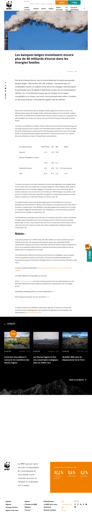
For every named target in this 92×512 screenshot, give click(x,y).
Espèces (8, 501)
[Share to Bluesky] (5, 88)
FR (84, 2)
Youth (43, 3)
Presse (32, 3)
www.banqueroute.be (26, 281)
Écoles (37, 3)
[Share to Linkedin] (5, 85)
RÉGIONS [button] (36, 8)
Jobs (62, 501)
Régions (8, 504)
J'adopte (62, 2)
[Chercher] (84, 8)
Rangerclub (50, 3)
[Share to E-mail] (5, 90)
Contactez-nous (66, 504)
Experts (27, 501)
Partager (5, 96)
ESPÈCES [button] (43, 8)
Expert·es (27, 1)
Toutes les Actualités (76, 379)
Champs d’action (12, 507)
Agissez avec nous (12, 510)
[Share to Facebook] (5, 83)
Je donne (74, 2)
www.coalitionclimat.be (34, 312)
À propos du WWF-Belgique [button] (75, 9)
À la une (66, 9)
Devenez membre (50, 510)
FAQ (62, 507)
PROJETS (51, 8)
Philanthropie (49, 501)
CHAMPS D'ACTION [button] (27, 9)
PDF (53, 291)
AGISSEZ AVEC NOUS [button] (59, 9)
